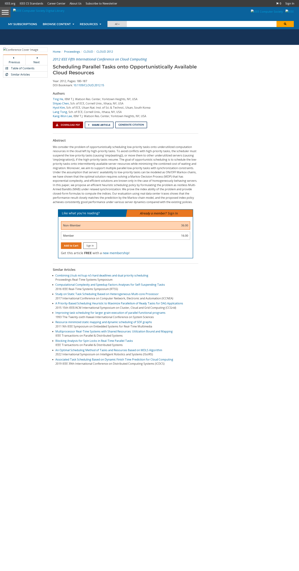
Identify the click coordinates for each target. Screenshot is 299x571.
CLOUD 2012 (105, 52)
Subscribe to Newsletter (101, 3)
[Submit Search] (285, 24)
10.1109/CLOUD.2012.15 (88, 85)
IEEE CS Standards (31, 3)
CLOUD (88, 52)
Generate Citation (131, 124)
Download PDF (70, 124)
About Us (75, 3)
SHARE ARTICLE (100, 124)
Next (36, 62)
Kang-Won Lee (62, 116)
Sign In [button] (289, 3)
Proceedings (72, 52)
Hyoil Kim (59, 107)
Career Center (56, 3)
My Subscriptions (22, 24)
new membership (116, 253)
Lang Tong (60, 112)
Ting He (58, 99)
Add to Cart (71, 245)
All (116, 24)
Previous (14, 62)
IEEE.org (10, 3)
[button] (278, 3)
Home (57, 52)
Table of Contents (22, 68)
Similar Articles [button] (20, 74)
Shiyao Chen (61, 103)
